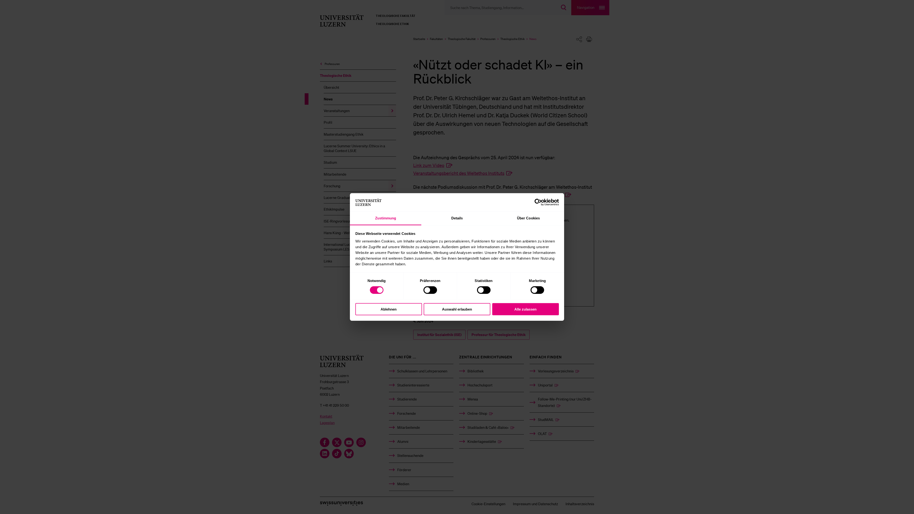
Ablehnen (389, 309)
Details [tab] (457, 218)
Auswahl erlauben (457, 309)
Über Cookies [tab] (528, 218)
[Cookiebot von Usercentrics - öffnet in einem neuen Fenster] (538, 202)
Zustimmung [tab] (385, 218)
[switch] (430, 290)
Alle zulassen (525, 309)
